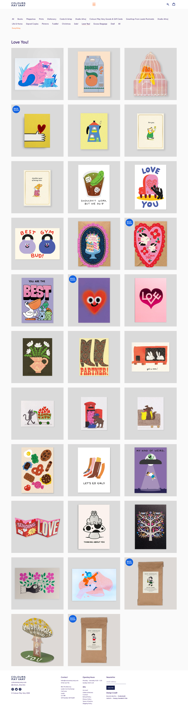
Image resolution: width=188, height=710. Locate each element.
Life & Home (17, 24)
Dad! (113, 24)
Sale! (76, 24)
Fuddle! (55, 24)
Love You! (86, 24)
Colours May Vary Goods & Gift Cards (106, 19)
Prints (41, 19)
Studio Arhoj (80, 19)
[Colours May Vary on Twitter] (16, 690)
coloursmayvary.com (18, 682)
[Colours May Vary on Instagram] (13, 690)
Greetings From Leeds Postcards (140, 19)
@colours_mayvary (18, 685)
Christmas (66, 24)
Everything (16, 28)
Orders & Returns (88, 692)
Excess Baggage (100, 24)
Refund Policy (87, 697)
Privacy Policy (87, 699)
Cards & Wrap (66, 19)
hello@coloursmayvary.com (69, 680)
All (13, 19)
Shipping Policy (87, 703)
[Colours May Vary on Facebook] (20, 690)
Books (20, 19)
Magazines (31, 19)
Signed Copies (32, 24)
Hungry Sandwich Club (120, 698)
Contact (85, 695)
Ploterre (45, 24)
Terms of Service (88, 701)
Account (85, 690)
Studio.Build (121, 696)
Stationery (51, 19)
